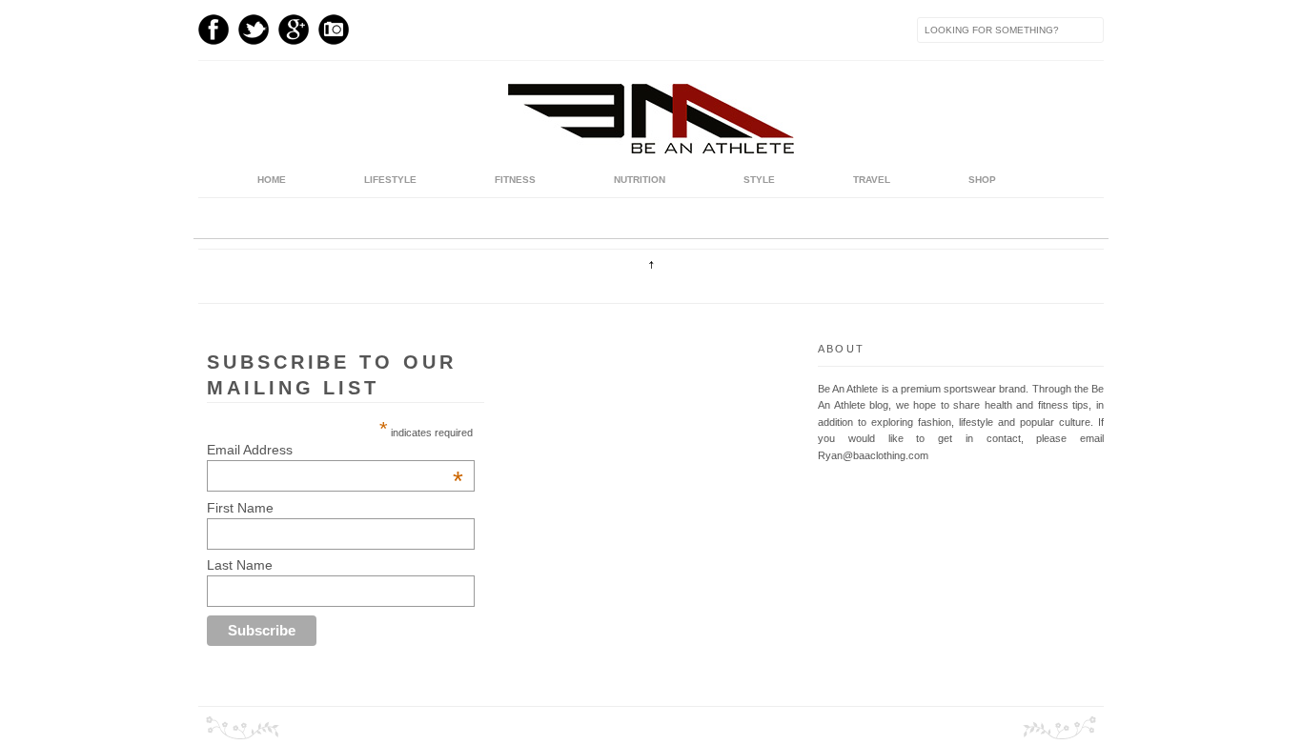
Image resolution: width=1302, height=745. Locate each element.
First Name (240, 507)
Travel (871, 179)
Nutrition (639, 179)
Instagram (333, 29)
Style (759, 179)
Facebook (213, 29)
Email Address (335, 449)
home (271, 179)
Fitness (515, 179)
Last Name (240, 565)
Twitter (253, 29)
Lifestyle (390, 179)
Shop (982, 179)
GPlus (293, 29)
